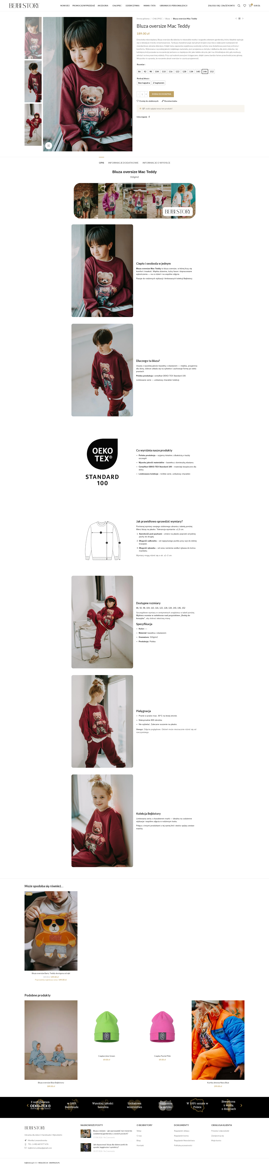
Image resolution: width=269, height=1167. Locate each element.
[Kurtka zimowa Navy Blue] (218, 1040)
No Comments (109, 1137)
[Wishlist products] (244, 5)
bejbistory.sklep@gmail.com (40, 1148)
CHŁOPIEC (157, 18)
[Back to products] (239, 18)
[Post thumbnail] (86, 1134)
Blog (139, 1140)
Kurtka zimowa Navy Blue (218, 1082)
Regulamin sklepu (181, 1131)
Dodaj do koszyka (161, 94)
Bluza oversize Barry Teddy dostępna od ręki (51, 973)
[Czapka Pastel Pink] (162, 1026)
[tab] (101, 161)
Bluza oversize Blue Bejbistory (51, 1082)
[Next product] (242, 18)
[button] (27, 1105)
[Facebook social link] (149, 117)
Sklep (139, 1131)
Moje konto (216, 1140)
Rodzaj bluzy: (143, 78)
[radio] (139, 71)
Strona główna (143, 18)
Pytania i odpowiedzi (220, 1131)
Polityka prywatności (183, 1145)
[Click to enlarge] (48, 145)
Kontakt (140, 1145)
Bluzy (167, 18)
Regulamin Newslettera (184, 1140)
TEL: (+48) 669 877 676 (38, 1144)
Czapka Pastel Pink (162, 1056)
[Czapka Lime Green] (106, 1026)
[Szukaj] (239, 5)
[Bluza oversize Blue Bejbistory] (51, 1040)
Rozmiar (141, 64)
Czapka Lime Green (106, 1056)
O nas (139, 1135)
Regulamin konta (181, 1135)
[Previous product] (236, 18)
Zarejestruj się (217, 1135)
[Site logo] (24, 5)
